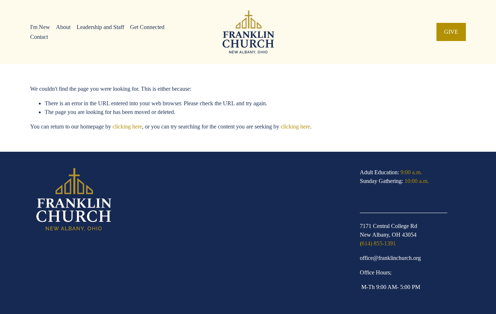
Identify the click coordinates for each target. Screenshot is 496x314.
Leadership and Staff (100, 27)
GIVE (451, 32)
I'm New (40, 27)
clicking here (127, 126)
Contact (39, 37)
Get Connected (147, 27)
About (63, 27)
